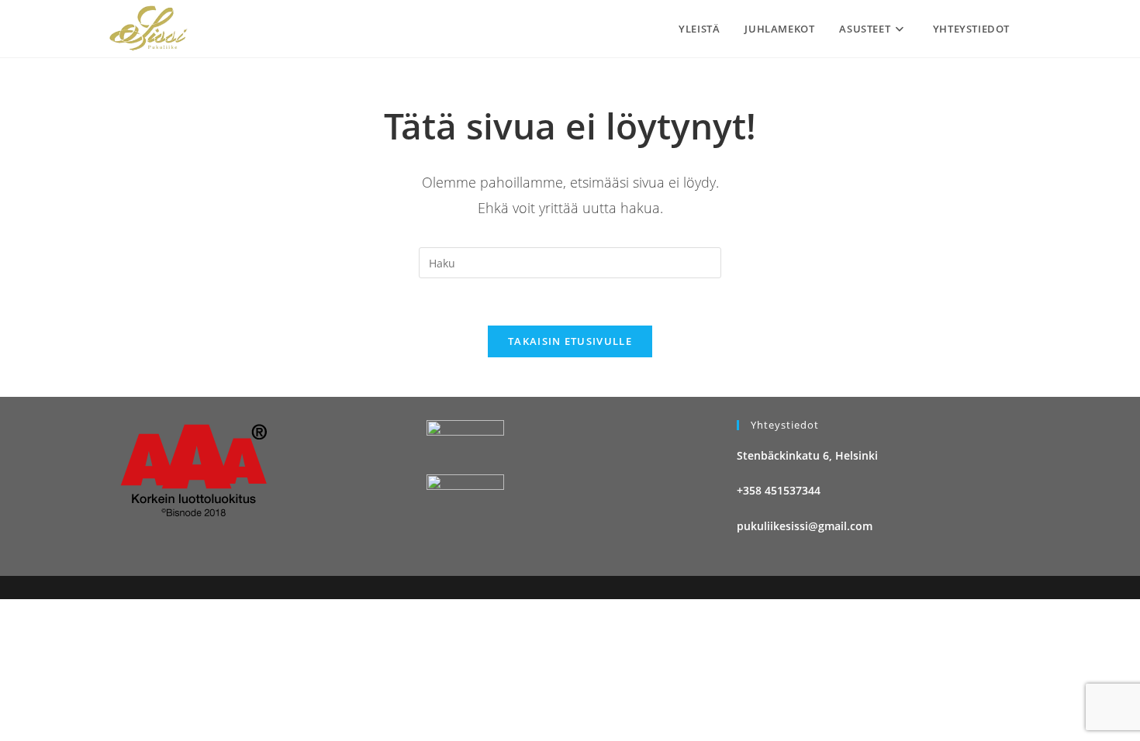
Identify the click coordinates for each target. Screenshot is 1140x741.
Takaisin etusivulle (570, 341)
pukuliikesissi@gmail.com (804, 526)
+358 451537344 (778, 490)
